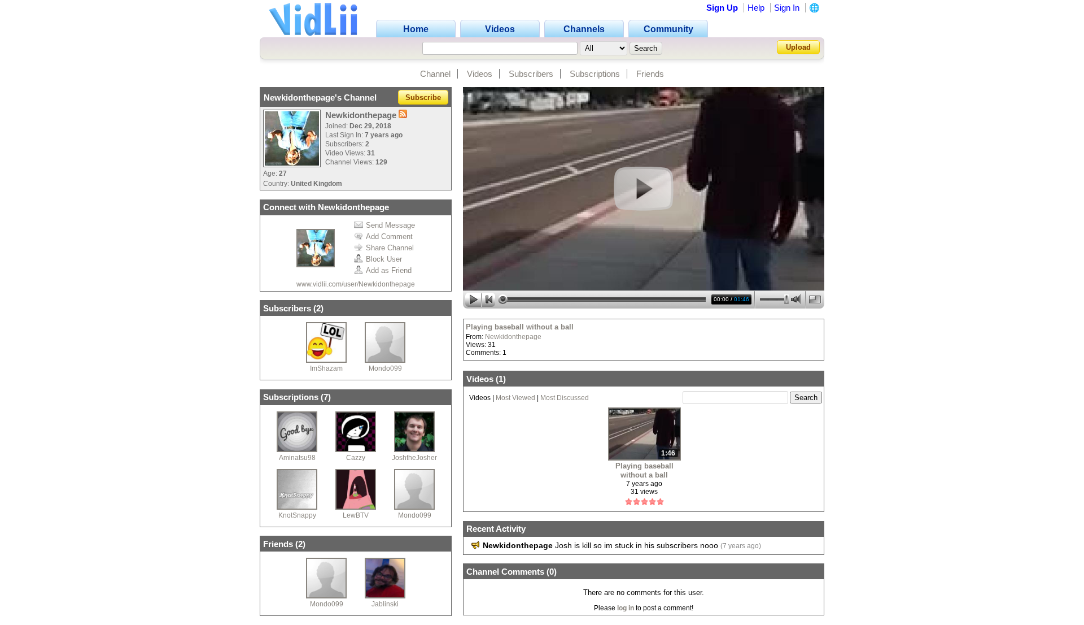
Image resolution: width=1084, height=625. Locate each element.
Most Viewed (515, 398)
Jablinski (385, 604)
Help (756, 7)
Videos (479, 74)
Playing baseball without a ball (520, 327)
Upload (798, 47)
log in (625, 608)
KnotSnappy (297, 515)
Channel (435, 74)
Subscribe (423, 97)
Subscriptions (595, 74)
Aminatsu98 (297, 458)
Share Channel (390, 248)
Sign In (786, 7)
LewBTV (356, 515)
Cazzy (355, 458)
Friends (650, 74)
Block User (384, 259)
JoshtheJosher (414, 458)
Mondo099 (385, 368)
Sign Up (722, 7)
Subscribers (531, 74)
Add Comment (389, 236)
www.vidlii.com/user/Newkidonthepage (355, 284)
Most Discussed (564, 398)
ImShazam (326, 368)
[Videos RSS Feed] (403, 115)
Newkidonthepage (513, 337)
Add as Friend (389, 270)
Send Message (390, 225)
